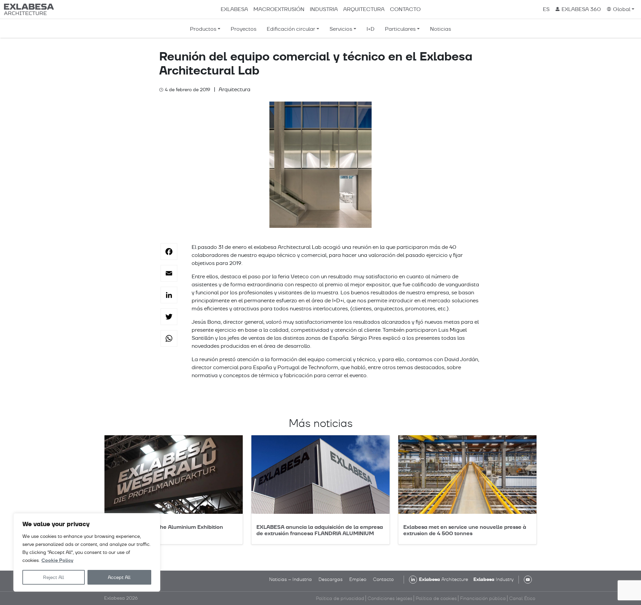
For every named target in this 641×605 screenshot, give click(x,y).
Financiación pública (483, 598)
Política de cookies (436, 598)
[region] (86, 552)
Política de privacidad (340, 598)
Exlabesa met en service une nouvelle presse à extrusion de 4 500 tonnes (464, 530)
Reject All (53, 577)
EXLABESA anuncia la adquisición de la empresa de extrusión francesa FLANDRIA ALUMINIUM (319, 530)
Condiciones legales (390, 598)
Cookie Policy (57, 560)
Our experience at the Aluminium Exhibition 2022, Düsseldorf (166, 530)
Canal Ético (522, 598)
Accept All (119, 577)
